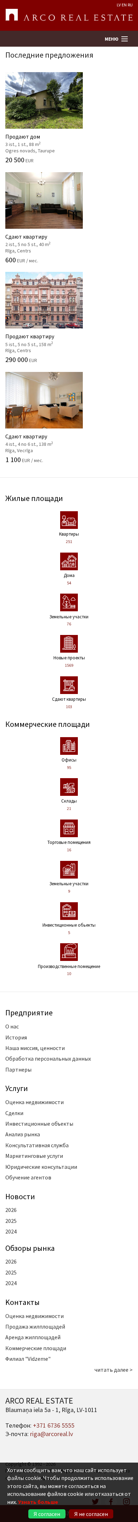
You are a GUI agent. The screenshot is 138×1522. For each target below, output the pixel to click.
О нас (12, 1026)
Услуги (16, 1088)
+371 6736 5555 (53, 1425)
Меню (112, 39)
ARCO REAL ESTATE (69, 15)
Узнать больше (38, 1501)
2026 (11, 1209)
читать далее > (113, 1369)
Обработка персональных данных (48, 1058)
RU (130, 4)
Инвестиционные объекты (39, 1123)
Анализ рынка (22, 1134)
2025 (11, 1220)
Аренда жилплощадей (33, 1337)
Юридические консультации (41, 1166)
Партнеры (18, 1069)
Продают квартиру (39, 339)
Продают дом (39, 139)
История (16, 1037)
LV (119, 4)
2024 (11, 1231)
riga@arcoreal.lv (51, 1434)
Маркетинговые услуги (34, 1155)
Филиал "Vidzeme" (28, 1358)
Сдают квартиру (39, 239)
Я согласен (47, 1513)
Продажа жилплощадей (35, 1326)
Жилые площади (34, 498)
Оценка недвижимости (34, 1102)
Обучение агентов (28, 1177)
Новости (20, 1196)
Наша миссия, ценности (35, 1047)
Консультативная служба (37, 1145)
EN (124, 4)
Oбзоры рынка (30, 1248)
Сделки (14, 1112)
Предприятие (29, 1012)
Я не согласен (91, 1513)
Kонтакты (22, 1302)
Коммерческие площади (47, 724)
